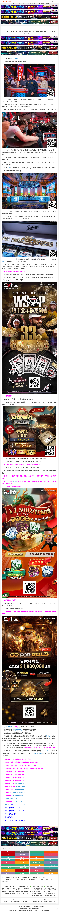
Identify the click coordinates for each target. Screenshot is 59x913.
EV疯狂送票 (36, 857)
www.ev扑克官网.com (18, 777)
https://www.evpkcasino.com (20, 801)
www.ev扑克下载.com (18, 780)
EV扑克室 (8, 857)
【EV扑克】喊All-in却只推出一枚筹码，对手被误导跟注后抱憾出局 (22, 893)
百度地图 (38, 906)
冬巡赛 (36, 870)
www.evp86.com (14, 58)
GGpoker (51, 859)
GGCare (37, 859)
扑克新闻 (8, 3)
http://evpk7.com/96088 (40, 747)
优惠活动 (37, 867)
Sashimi (14, 481)
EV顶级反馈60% (22, 859)
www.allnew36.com (21, 808)
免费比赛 (8, 870)
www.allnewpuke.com (22, 814)
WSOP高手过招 (7, 867)
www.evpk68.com (19, 789)
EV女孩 (7, 854)
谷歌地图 (42, 906)
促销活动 (51, 867)
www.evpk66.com (19, 783)
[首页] (57, 898)
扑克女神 (37, 873)
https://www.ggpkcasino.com (21, 804)
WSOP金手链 (37, 865)
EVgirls (36, 851)
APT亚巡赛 (22, 851)
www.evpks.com (19, 771)
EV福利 (51, 857)
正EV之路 (51, 873)
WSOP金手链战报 (51, 865)
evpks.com (51, 851)
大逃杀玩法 (7, 873)
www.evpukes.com (18, 795)
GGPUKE (8, 862)
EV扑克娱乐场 (51, 854)
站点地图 (34, 906)
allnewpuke (35, 877)
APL (8, 851)
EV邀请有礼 (7, 859)
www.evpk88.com (20, 786)
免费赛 (22, 870)
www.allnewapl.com (18, 817)
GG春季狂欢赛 (36, 862)
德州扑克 (4, 261)
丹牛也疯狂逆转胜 (17, 730)
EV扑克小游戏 (9, 798)
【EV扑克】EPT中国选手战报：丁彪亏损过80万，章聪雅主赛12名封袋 (8, 893)
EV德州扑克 (22, 854)
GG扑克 (7, 804)
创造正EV (51, 870)
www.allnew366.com (21, 811)
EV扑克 (36, 854)
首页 (4, 3)
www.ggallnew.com (20, 820)
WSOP (8, 168)
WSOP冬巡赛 (22, 865)
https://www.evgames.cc (19, 798)
